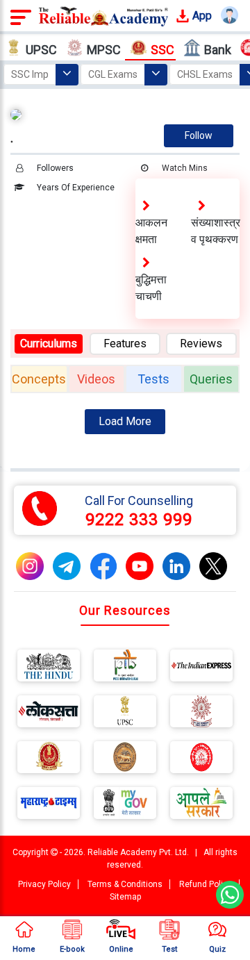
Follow (198, 135)
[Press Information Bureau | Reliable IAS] (125, 668)
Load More (125, 421)
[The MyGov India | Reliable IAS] (125, 806)
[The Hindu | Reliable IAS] (48, 668)
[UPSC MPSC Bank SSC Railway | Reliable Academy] (103, 15)
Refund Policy (205, 884)
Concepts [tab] (39, 379)
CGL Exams (113, 74)
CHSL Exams (205, 74)
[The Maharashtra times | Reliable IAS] (48, 806)
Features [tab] (125, 343)
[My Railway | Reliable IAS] (201, 760)
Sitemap (125, 897)
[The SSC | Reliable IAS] (48, 760)
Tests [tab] (153, 379)
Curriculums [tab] (48, 343)
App (201, 15)
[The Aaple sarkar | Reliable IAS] (201, 806)
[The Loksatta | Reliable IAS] (48, 714)
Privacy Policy (44, 884)
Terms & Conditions (125, 884)
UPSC (41, 49)
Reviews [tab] (201, 343)
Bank (217, 49)
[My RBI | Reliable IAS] (125, 760)
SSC (162, 49)
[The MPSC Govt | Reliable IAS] (201, 714)
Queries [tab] (211, 379)
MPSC (104, 49)
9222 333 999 (138, 519)
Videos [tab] (96, 379)
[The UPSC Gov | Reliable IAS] (125, 714)
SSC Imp (30, 74)
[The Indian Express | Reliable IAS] (201, 668)
